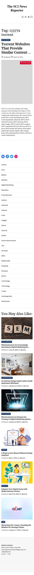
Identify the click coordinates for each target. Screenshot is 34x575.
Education (4, 190)
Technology (5, 281)
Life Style (4, 251)
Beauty (3, 175)
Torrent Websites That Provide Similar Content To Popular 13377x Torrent (17, 52)
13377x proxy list (18, 122)
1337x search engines (13, 131)
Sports (3, 276)
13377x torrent (15, 124)
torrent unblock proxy (8, 135)
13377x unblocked (6, 126)
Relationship (5, 261)
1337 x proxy (23, 115)
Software (4, 271)
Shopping (4, 266)
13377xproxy (18, 129)
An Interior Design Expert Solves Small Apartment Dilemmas (16, 382)
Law (2, 246)
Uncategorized (6, 296)
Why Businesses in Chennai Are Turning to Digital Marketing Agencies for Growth (16, 419)
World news (5, 301)
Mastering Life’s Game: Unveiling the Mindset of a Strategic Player (16, 526)
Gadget (4, 220)
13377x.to (22, 126)
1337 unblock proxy (13, 115)
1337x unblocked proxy (12, 133)
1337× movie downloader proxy (15, 117)
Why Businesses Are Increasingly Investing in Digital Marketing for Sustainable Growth (14, 347)
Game (3, 225)
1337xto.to (28, 133)
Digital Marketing (7, 185)
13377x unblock (25, 124)
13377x (23, 120)
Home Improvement (8, 241)
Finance (4, 210)
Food (3, 215)
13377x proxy (9, 122)
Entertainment (6, 40)
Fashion (4, 200)
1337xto (22, 133)
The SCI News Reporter (17, 8)
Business (4, 180)
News (3, 256)
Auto (3, 170)
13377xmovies (9, 129)
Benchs (8, 57)
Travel (3, 291)
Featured (4, 205)
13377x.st (16, 126)
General (4, 230)
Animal (3, 165)
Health (3, 236)
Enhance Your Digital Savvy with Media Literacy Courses (14, 490)
